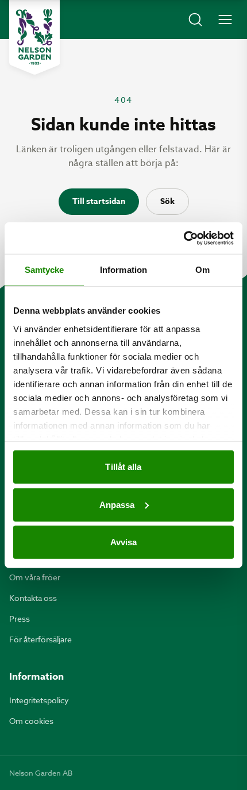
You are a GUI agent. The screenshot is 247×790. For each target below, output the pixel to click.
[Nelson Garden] (34, 37)
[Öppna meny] (225, 19)
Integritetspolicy (39, 700)
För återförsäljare (40, 639)
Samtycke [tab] (44, 270)
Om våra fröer (34, 577)
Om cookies (31, 720)
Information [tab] (123, 270)
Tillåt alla (123, 467)
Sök (167, 201)
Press (19, 618)
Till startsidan (98, 201)
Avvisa (123, 542)
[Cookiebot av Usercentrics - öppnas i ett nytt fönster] (183, 237)
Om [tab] (202, 270)
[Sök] (195, 19)
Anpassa (117, 504)
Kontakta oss (33, 597)
